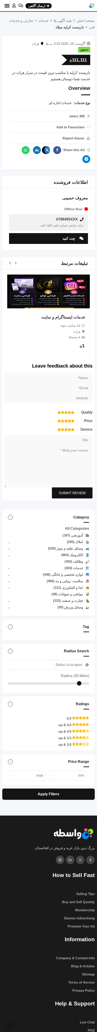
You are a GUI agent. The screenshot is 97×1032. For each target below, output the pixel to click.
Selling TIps (85, 894)
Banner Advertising (79, 918)
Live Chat (87, 1022)
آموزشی (72, 535)
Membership (85, 910)
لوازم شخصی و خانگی (63, 574)
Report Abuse (73, 138)
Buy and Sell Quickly (78, 902)
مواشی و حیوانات (67, 594)
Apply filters (48, 794)
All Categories (77, 528)
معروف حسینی (75, 198)
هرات (35, 43)
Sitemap (88, 974)
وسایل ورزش (70, 607)
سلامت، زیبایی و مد (65, 581)
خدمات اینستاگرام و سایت (63, 317)
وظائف (74, 561)
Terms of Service (81, 982)
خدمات (74, 568)
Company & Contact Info (75, 958)
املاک (75, 542)
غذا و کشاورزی (68, 587)
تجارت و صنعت (68, 600)
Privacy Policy (83, 990)
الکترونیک (72, 555)
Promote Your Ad (81, 926)
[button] (16, 263)
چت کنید (69, 238)
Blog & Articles (83, 966)
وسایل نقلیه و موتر (65, 548)
